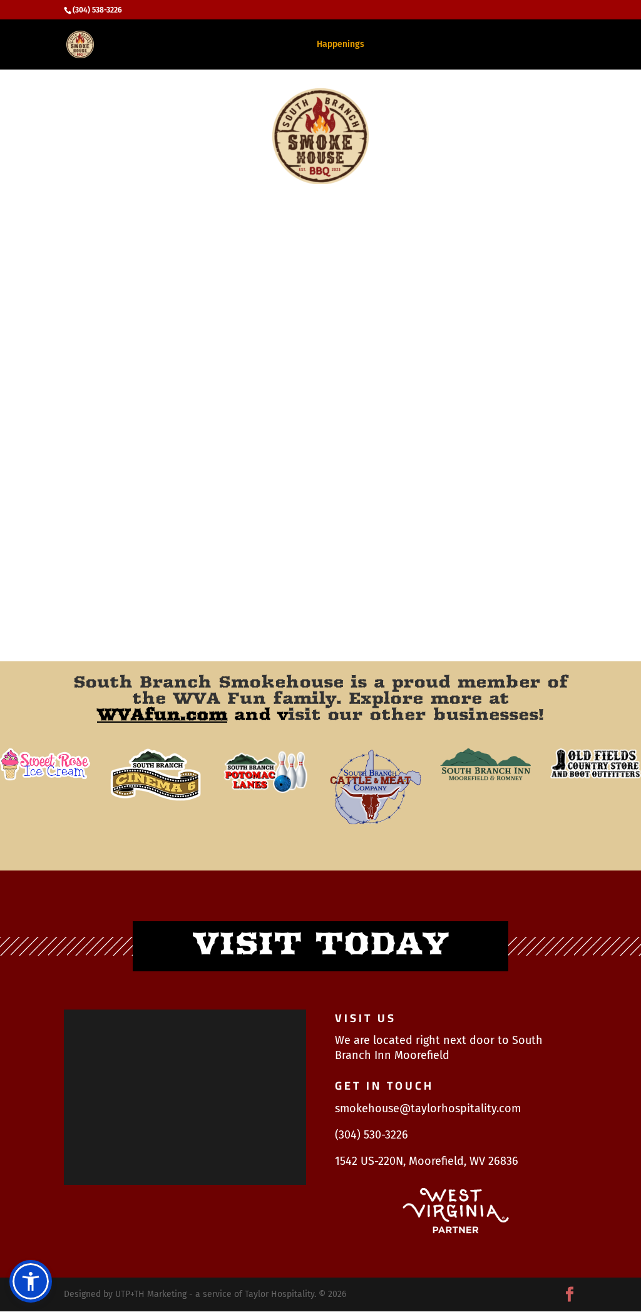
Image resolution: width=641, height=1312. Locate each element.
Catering (284, 44)
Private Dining (408, 44)
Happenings (340, 44)
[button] (31, 1281)
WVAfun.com (162, 714)
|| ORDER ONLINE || (540, 44)
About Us (469, 44)
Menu (240, 44)
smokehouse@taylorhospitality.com (428, 1108)
